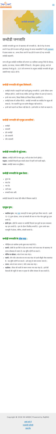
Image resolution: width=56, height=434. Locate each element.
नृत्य (18, 213)
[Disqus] (28, 308)
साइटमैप (28, 428)
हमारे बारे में (28, 422)
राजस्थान (50, 49)
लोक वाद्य (22, 238)
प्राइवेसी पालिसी (28, 425)
